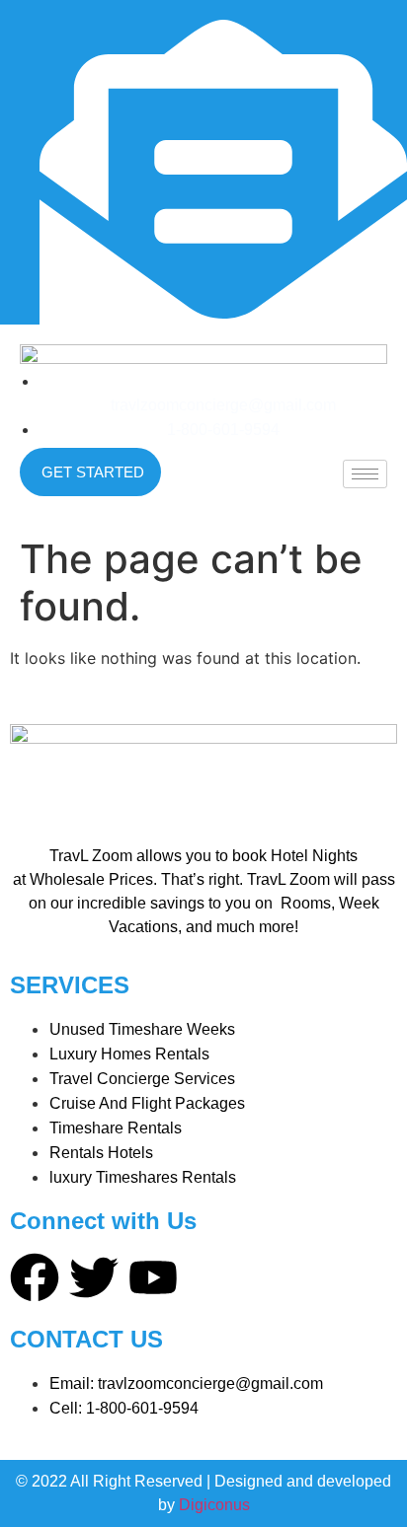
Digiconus (214, 1504)
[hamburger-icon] (365, 474)
